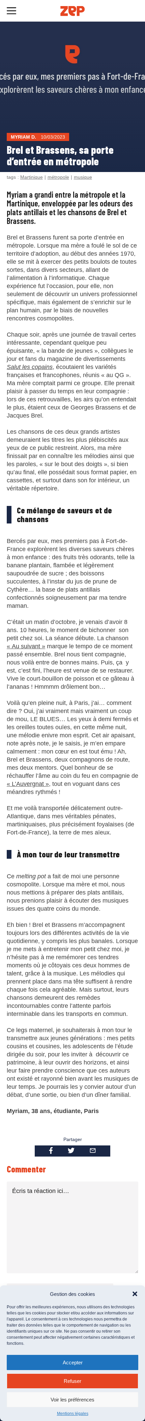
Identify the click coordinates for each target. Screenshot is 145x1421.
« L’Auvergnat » (28, 783)
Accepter (73, 1362)
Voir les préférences (72, 1399)
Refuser (72, 1381)
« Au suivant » (26, 646)
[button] (135, 1293)
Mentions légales (72, 1413)
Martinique (31, 177)
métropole (58, 177)
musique (83, 177)
